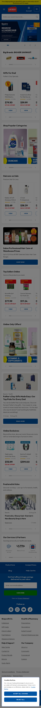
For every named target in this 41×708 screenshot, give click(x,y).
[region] (20, 691)
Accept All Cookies (20, 693)
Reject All (21, 699)
